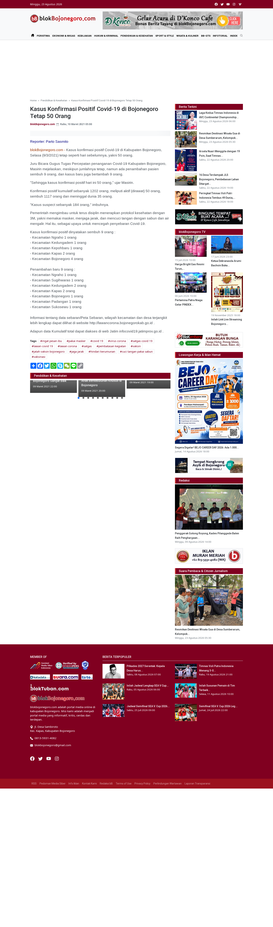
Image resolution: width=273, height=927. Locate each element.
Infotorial (220, 35)
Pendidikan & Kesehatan (137, 35)
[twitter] (222, 4)
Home (33, 100)
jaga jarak (77, 351)
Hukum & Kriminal (106, 35)
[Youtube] (49, 758)
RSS (34, 783)
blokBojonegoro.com (42, 124)
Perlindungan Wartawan (167, 783)
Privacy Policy (142, 783)
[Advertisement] (136, 68)
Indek (234, 35)
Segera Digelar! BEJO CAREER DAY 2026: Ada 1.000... (207, 447)
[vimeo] (240, 4)
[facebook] (216, 4)
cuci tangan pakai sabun (137, 351)
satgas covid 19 (142, 341)
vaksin (137, 346)
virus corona (118, 341)
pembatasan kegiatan (112, 346)
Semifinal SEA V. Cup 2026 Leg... (218, 706)
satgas (88, 346)
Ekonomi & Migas (63, 35)
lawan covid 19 (43, 346)
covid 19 (97, 341)
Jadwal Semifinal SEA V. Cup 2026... (148, 706)
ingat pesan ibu (52, 341)
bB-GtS (205, 35)
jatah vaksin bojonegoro (49, 351)
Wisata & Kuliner (187, 35)
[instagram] (234, 4)
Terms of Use (123, 783)
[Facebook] (32, 758)
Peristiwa (43, 35)
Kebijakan (85, 35)
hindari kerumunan (102, 351)
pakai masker (77, 341)
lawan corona (68, 346)
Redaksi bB (106, 783)
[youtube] (228, 4)
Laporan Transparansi (197, 783)
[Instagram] (57, 758)
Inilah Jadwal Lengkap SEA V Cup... (148, 685)
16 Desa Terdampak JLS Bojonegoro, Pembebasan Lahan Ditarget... (219, 179)
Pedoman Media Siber (53, 783)
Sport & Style (164, 35)
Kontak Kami (89, 783)
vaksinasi (39, 356)
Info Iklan (74, 783)
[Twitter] (40, 758)
